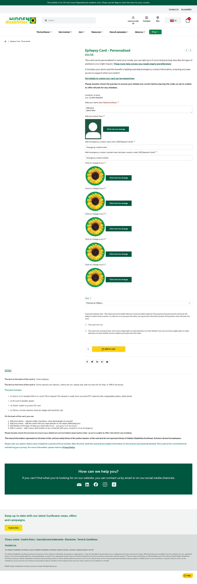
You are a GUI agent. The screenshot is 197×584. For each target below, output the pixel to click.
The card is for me (95, 325)
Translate (146, 21)
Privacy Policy (68, 447)
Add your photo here (94, 116)
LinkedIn (97, 362)
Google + (102, 362)
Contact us (10, 545)
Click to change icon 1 (94, 163)
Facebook (87, 362)
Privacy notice (12, 539)
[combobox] (69, 20)
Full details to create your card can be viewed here (109, 78)
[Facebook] (96, 484)
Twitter (92, 362)
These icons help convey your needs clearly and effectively (142, 64)
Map (157, 21)
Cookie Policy (28, 539)
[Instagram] (105, 484)
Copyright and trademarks (49, 539)
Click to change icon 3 (95, 214)
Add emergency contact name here (109, 142)
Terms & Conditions (87, 539)
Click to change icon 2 (95, 188)
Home (6, 41)
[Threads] (114, 484)
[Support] (79, 484)
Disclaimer (70, 539)
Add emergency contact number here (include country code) (120, 152)
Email (107, 362)
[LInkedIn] (87, 484)
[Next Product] (190, 50)
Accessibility (186, 9)
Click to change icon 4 (95, 239)
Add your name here (101, 102)
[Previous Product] (186, 50)
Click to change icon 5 (95, 265)
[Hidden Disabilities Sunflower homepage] (21, 21)
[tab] (8, 370)
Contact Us (174, 9)
